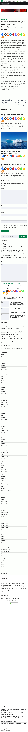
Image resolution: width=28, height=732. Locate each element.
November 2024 (4, 400)
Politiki (2, 538)
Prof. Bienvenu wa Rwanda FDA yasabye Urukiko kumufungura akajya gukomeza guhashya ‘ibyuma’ (13, 254)
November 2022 (4, 452)
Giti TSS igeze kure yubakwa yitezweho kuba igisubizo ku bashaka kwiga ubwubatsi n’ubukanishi (17, 316)
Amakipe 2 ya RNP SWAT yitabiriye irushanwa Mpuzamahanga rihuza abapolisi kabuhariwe (13, 165)
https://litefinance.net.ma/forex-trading (9, 331)
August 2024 (4, 406)
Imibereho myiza (4, 514)
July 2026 (3, 356)
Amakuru (5, 283)
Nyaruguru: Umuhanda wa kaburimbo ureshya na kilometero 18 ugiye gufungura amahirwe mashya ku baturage (12, 332)
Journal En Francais (5, 532)
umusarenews (5, 32)
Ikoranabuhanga (4, 512)
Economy (3, 497)
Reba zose (23, 261)
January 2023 (4, 448)
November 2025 (4, 374)
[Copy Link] (24, 34)
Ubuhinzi (3, 553)
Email (3, 212)
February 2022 (4, 469)
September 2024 (4, 404)
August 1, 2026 (16, 288)
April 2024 (3, 415)
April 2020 (3, 478)
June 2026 (3, 359)
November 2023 (4, 426)
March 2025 (3, 391)
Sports (2, 545)
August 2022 (4, 458)
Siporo (2, 542)
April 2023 (3, 441)
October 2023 (4, 428)
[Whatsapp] (21, 34)
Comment (4, 188)
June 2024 (3, 411)
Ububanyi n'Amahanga (5, 549)
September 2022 (4, 456)
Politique (3, 540)
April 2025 (3, 389)
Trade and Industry (5, 547)
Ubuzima (3, 564)
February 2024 (4, 419)
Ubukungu (3, 558)
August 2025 (4, 380)
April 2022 (3, 467)
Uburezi (20, 283)
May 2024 (3, 413)
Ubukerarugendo (4, 555)
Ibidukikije (3, 510)
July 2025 (3, 383)
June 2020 (3, 476)
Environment (4, 503)
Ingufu (2, 519)
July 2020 (3, 474)
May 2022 (3, 465)
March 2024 (3, 417)
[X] (5, 34)
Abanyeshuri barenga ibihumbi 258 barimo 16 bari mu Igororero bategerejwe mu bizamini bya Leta (17, 303)
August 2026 (4, 354)
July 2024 (3, 409)
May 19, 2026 (23, 319)
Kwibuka (3, 536)
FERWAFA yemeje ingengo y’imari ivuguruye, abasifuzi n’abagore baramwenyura (13, 114)
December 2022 (4, 450)
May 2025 (3, 387)
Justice (2, 534)
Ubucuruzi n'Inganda (5, 551)
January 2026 (4, 369)
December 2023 (4, 424)
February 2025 (4, 393)
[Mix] (18, 34)
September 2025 (4, 378)
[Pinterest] (13, 34)
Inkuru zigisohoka (12, 283)
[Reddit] (8, 34)
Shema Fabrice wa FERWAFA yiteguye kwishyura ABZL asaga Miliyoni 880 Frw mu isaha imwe (13, 247)
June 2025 (3, 385)
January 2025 (4, 396)
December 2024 (4, 398)
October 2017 (4, 480)
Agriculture (3, 486)
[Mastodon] (16, 34)
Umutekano (3, 571)
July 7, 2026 (23, 312)
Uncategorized (5, 19)
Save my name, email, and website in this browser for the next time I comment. (15, 226)
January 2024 (4, 422)
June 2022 (3, 463)
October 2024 (4, 402)
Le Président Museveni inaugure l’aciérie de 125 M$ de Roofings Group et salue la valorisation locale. (12, 251)
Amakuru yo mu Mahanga (6, 490)
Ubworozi (3, 566)
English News (4, 501)
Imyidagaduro (4, 516)
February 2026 (4, 367)
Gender (2, 506)
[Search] (26, 16)
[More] (2, 37)
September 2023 (4, 430)
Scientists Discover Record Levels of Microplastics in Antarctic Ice (10, 152)
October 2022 (4, 454)
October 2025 (4, 376)
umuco (2, 569)
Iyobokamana (4, 529)
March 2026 (3, 365)
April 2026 (3, 363)
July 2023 (3, 435)
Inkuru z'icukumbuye (5, 521)
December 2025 (4, 372)
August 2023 (4, 432)
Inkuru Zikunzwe (4, 525)
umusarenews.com (14, 729)
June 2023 (3, 437)
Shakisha (23, 236)
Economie (3, 495)
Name (3, 206)
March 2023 (3, 443)
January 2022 (4, 472)
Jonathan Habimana (7, 288)
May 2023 (3, 439)
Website (3, 219)
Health (2, 508)
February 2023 (4, 445)
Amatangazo (3, 493)
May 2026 (3, 361)
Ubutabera (3, 562)
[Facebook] (2, 34)
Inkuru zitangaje (4, 527)
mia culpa (3, 341)
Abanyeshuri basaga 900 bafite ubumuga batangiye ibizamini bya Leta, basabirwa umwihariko (18, 310)
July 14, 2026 (23, 306)
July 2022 (3, 461)
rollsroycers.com (4, 337)
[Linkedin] (10, 34)
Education (3, 499)
